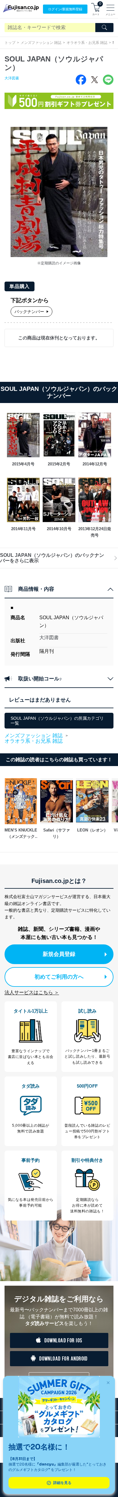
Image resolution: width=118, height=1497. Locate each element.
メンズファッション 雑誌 (41, 43)
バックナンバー (29, 311)
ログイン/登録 (65, 9)
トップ (10, 43)
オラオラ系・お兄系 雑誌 (87, 43)
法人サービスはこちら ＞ (32, 992)
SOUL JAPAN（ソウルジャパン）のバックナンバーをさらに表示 (52, 558)
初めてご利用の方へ (59, 977)
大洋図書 (12, 78)
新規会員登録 (59, 954)
